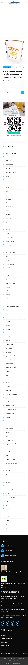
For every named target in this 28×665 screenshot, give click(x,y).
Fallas (7, 310)
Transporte (8, 513)
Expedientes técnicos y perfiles (12, 306)
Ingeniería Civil (9, 352)
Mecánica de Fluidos (10, 405)
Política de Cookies (13, 661)
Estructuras (8, 294)
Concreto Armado (9, 237)
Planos (7, 436)
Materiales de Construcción (11, 394)
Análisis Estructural (9, 176)
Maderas (7, 379)
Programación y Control (11, 444)
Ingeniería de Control (10, 356)
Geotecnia (8, 329)
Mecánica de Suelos (10, 413)
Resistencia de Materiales (11, 463)
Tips (6, 505)
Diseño (7, 272)
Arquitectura (8, 184)
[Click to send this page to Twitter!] (16, 67)
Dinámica (7, 260)
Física (7, 314)
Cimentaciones (9, 226)
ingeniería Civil (4, 642)
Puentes (7, 455)
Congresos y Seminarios (11, 245)
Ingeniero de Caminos (6, 645)
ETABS (7, 298)
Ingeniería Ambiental (10, 348)
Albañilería (8, 168)
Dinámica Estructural (10, 264)
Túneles (7, 516)
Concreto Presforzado (10, 241)
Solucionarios (8, 482)
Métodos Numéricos (10, 421)
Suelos (7, 486)
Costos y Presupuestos (10, 252)
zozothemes (24, 653)
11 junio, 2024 (7, 67)
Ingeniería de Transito (10, 360)
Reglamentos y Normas (10, 459)
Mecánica (8, 402)
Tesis (7, 501)
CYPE (7, 256)
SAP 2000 (8, 470)
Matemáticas (8, 390)
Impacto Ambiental (10, 344)
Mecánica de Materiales (11, 409)
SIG (6, 474)
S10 (6, 467)
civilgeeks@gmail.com (10, 555)
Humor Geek (8, 340)
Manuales (8, 386)
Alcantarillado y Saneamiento (12, 172)
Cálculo (7, 203)
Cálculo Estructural (10, 206)
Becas (7, 191)
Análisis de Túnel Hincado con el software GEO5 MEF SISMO (13, 584)
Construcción (8, 249)
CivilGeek (8, 229)
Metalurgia (8, 417)
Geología (8, 325)
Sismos (7, 478)
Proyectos (8, 451)
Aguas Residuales (9, 164)
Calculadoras (8, 199)
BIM (6, 195)
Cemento (7, 222)
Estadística (8, 287)
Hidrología (8, 337)
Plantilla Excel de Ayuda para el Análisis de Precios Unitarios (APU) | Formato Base (13, 604)
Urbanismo (8, 520)
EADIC (7, 279)
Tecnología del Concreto (11, 497)
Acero (7, 157)
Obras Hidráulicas (9, 428)
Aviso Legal (5, 658)
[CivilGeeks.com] (14, 2)
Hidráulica (8, 333)
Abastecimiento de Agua (11, 153)
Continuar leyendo (8, 80)
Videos (7, 528)
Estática (7, 291)
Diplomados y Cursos (10, 268)
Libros (7, 375)
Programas (8, 448)
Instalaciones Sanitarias (11, 367)
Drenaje (7, 275)
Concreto (7, 233)
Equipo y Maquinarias (10, 283)
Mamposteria (8, 382)
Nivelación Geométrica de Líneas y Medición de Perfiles (14, 572)
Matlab (7, 398)
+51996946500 (9, 551)
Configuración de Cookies (13, 663)
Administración (9, 161)
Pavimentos (8, 432)
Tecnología (8, 493)
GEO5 (7, 317)
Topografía (8, 509)
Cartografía (8, 218)
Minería (7, 425)
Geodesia (8, 321)
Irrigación (8, 371)
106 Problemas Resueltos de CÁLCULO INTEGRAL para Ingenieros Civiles (14, 74)
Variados (7, 524)
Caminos (7, 210)
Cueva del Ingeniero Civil (6, 638)
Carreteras (8, 214)
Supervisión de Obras (10, 490)
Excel (7, 302)
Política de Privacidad (17, 658)
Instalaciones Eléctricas (11, 363)
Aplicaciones (8, 180)
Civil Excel (3, 635)
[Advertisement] (14, 20)
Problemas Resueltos (10, 440)
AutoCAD (7, 187)
